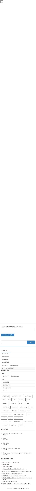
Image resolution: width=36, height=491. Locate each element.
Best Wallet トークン (17, 396)
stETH (20, 403)
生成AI (4, 391)
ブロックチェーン (28, 421)
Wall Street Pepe (23, 407)
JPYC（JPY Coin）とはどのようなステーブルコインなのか (16, 471)
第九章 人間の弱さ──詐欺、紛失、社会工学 (13, 469)
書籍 (3, 373)
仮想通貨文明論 (5, 356)
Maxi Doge (22, 399)
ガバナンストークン (25, 410)
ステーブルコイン (6, 414)
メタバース (13, 425)
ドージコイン (19, 418)
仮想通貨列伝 (5, 359)
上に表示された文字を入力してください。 (12, 327)
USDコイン (14, 407)
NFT (29, 399)
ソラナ (29, 414)
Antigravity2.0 (6, 396)
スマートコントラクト (19, 414)
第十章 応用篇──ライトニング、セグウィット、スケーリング (17, 453)
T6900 (27, 403)
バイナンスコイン (7, 421)
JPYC (15, 399)
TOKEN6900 (5, 407)
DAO (4, 399)
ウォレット (14, 410)
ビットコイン (17, 421)
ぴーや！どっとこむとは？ (8, 368)
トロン (10, 418)
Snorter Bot (13, 403)
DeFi (9, 399)
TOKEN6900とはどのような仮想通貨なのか (13, 475)
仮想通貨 (22, 425)
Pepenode (5, 403)
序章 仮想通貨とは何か (8, 481)
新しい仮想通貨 (5, 362)
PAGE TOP (33, 474)
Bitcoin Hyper (28, 396)
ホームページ (5, 353)
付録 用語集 (6, 443)
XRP (32, 407)
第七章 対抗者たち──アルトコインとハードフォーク (15, 483)
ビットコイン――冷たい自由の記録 (10, 365)
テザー (4, 418)
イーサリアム (5, 410)
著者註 (4, 438)
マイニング (5, 425)
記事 (3, 379)
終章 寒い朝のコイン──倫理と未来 (11, 448)
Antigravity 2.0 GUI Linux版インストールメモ (13, 433)
